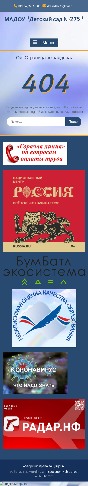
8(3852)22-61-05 (29, 6)
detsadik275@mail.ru (60, 6)
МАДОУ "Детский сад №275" (44, 19)
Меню (48, 42)
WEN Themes (44, 476)
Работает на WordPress (27, 472)
